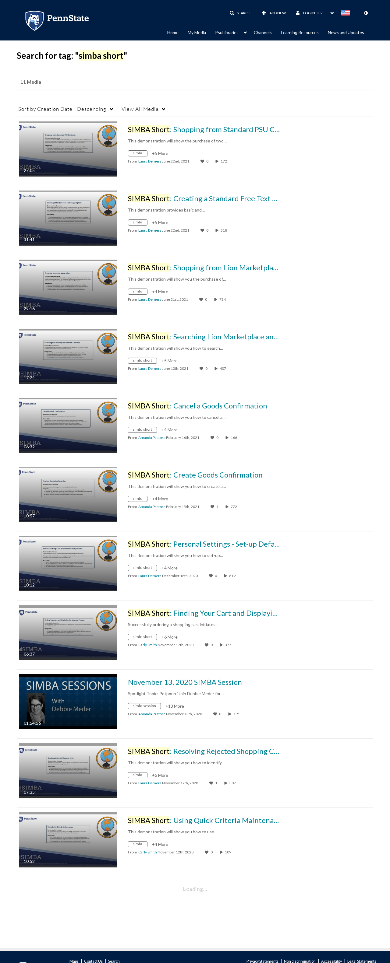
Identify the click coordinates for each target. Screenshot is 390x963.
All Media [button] (140, 109)
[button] (239, 13)
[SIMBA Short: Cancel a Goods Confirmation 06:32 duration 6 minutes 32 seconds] (68, 424)
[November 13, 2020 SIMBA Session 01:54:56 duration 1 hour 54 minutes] (68, 701)
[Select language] (346, 13)
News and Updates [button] (346, 32)
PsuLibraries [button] (227, 32)
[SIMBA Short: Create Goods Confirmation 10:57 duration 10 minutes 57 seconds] (68, 493)
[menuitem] (177, 31)
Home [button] (173, 32)
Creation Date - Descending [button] (62, 109)
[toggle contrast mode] (365, 13)
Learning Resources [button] (300, 32)
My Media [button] (197, 32)
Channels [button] (263, 32)
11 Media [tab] (30, 82)
